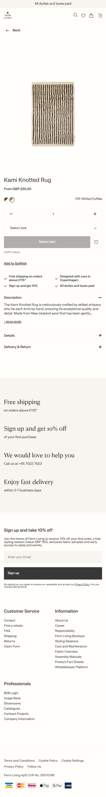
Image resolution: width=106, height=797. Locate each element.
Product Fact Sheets (69, 662)
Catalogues (12, 708)
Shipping (10, 636)
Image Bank (12, 698)
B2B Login (11, 693)
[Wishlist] (83, 16)
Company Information (19, 719)
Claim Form (12, 646)
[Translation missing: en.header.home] (8, 15)
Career (60, 625)
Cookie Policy (48, 760)
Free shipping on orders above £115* (25, 278)
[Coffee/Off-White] (11, 199)
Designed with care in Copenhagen (75, 278)
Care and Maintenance (71, 646)
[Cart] (91, 16)
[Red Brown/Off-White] (6, 199)
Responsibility (65, 631)
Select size (47, 242)
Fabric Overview (66, 651)
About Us (61, 620)
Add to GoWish (15, 264)
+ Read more (12, 322)
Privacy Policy (82, 584)
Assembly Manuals (68, 657)
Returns (9, 641)
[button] (12, 31)
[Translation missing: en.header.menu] (99, 16)
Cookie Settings (73, 760)
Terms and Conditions (19, 760)
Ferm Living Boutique (70, 636)
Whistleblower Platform (71, 667)
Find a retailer (13, 625)
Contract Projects (16, 714)
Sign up (13, 573)
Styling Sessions (66, 641)
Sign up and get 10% (23, 286)
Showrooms (12, 703)
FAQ (7, 631)
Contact (9, 620)
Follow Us (34, 766)
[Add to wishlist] (96, 242)
